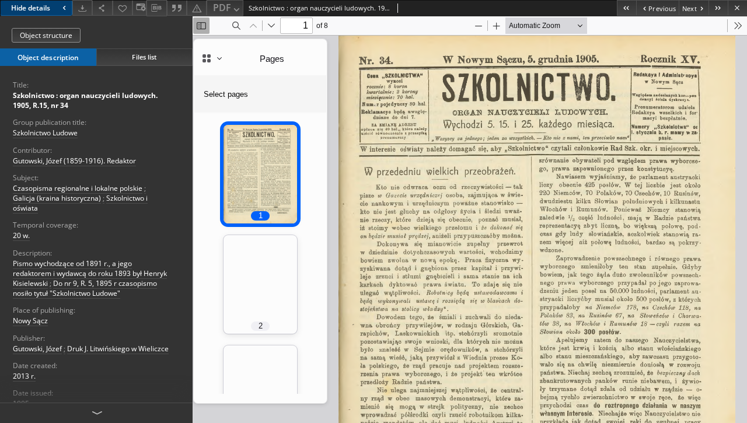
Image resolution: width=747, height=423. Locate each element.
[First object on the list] (626, 8)
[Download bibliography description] (156, 8)
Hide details (30, 8)
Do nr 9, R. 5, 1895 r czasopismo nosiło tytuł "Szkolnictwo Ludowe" (85, 288)
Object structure (46, 35)
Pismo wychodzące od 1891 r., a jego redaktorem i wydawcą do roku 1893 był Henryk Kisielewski (90, 273)
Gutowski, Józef (37, 349)
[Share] (102, 8)
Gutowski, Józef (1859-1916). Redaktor (74, 161)
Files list (144, 57)
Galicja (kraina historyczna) (57, 198)
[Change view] (139, 8)
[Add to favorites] (122, 8)
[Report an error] (197, 8)
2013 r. (24, 376)
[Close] (737, 8)
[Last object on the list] (718, 8)
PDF (222, 7)
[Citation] (177, 8)
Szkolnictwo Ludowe (45, 133)
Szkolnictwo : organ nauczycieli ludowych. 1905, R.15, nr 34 (85, 100)
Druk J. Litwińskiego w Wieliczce (118, 349)
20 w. (21, 235)
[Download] (82, 8)
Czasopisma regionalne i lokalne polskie (77, 188)
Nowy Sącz (30, 321)
